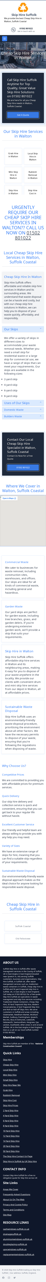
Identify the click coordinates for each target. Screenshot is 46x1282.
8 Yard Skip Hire (10, 1125)
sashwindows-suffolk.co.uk (16, 1229)
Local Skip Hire (10, 1069)
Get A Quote (23, 115)
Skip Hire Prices (10, 1105)
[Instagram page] (9, 1277)
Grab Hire (8, 1090)
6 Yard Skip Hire (10, 1120)
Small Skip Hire (10, 1080)
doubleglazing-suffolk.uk (15, 1244)
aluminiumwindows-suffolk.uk (17, 1239)
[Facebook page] (3, 1277)
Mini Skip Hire (9, 1075)
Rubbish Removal (11, 1095)
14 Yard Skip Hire (11, 1141)
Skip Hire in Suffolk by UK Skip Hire (20, 1161)
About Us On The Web (13, 1199)
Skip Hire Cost (10, 1100)
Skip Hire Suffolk (24, 15)
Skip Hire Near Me (12, 1085)
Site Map (7, 1214)
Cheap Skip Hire (10, 1064)
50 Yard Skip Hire (11, 1151)
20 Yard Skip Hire (11, 1146)
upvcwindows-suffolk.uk (15, 1249)
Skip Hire (7, 1059)
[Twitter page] (14, 1277)
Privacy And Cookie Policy (15, 1204)
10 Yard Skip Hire (11, 1131)
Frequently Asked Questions (16, 1194)
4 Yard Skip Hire (10, 1115)
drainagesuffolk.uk (12, 1234)
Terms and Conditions (13, 1209)
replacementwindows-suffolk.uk (18, 1254)
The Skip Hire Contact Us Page (17, 1156)
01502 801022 (27, 235)
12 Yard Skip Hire (11, 1136)
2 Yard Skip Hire (10, 1110)
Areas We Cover (10, 1189)
